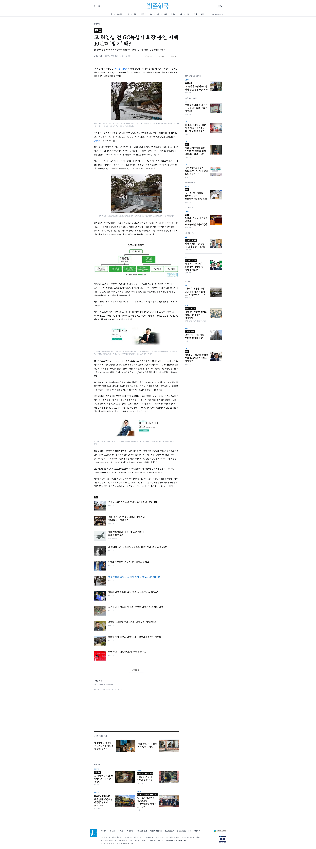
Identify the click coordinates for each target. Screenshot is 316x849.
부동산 (143, 14)
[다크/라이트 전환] (94, 6)
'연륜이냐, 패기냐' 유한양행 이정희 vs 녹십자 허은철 (194, 265)
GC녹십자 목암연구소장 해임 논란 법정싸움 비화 (196, 86)
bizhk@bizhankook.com (179, 840)
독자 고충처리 (130, 831)
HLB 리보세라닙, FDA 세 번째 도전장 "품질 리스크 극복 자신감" (195, 128)
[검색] (99, 6)
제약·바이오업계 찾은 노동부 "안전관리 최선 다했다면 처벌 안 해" (195, 150)
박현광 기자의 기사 (100, 736)
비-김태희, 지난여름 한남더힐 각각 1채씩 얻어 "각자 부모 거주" (137, 547)
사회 (181, 14)
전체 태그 (197, 831)
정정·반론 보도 (181, 831)
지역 (195, 14)
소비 (165, 14)
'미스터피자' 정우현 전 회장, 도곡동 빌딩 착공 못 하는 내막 (135, 607)
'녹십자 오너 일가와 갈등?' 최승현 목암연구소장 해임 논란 (196, 195)
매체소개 (103, 831)
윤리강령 (112, 831)
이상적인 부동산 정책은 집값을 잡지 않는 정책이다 (196, 313)
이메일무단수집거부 (156, 831)
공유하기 (137, 670)
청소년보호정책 (169, 831)
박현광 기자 (98, 56)
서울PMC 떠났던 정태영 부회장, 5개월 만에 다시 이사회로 (196, 357)
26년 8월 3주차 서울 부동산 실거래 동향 (194, 335)
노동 (158, 14)
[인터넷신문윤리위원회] (220, 831)
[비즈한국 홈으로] (158, 6)
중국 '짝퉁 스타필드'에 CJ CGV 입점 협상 (127, 652)
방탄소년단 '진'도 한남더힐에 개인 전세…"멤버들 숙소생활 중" (127, 519)
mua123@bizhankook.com (103, 684)
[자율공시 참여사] (222, 839)
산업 (128, 14)
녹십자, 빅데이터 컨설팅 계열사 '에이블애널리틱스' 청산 (196, 220)
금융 (135, 14)
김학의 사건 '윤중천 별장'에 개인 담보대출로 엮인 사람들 (134, 637)
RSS (189, 831)
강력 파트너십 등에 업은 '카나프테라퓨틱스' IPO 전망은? (196, 108)
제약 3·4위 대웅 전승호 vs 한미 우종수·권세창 (196, 243)
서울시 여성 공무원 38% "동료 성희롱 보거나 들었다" (133, 592)
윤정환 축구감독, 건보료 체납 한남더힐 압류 (128, 562)
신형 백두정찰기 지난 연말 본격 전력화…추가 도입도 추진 (127, 534)
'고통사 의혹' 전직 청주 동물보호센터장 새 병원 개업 (132, 502)
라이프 (203, 14)
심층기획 (119, 14)
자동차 (173, 14)
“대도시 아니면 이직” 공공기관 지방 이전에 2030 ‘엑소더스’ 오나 (195, 291)
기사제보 (120, 831)
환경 (188, 14)
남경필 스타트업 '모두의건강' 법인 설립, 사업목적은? (133, 622)
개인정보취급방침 (142, 831)
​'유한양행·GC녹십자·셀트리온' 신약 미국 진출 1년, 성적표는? (196, 170)
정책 (150, 14)
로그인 (220, 6)
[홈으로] (93, 833)
